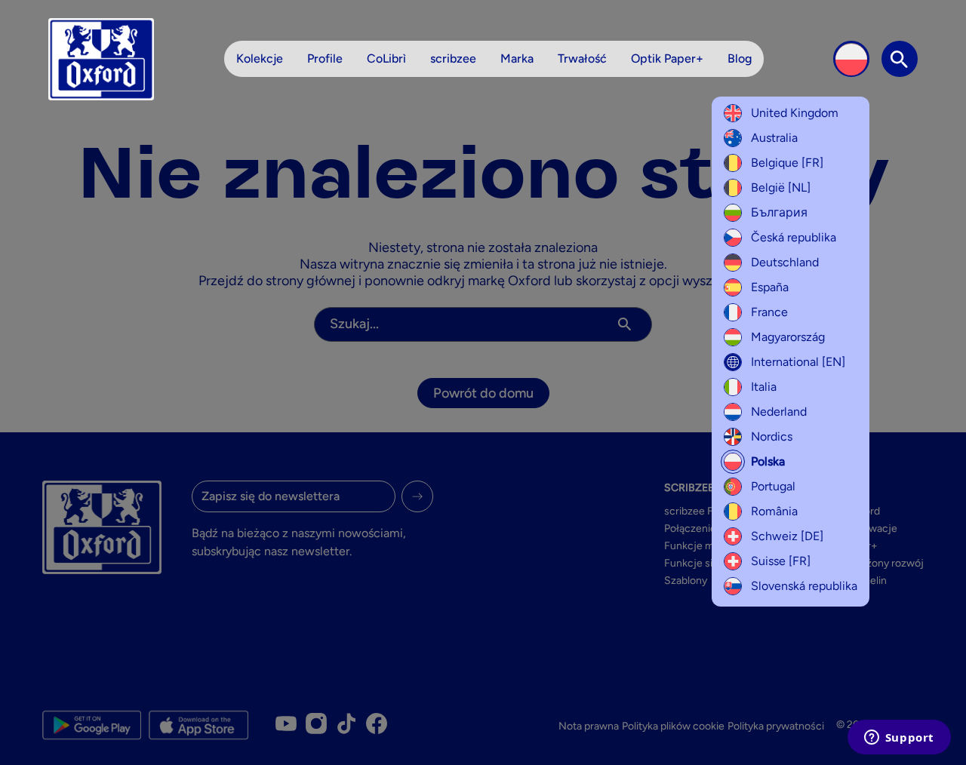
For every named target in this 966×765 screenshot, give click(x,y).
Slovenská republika (804, 586)
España (770, 287)
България (779, 212)
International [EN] (798, 362)
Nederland (779, 411)
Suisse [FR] (781, 561)
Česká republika (793, 237)
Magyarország (788, 337)
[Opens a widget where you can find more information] (899, 738)
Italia (764, 386)
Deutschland (785, 262)
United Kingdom (794, 113)
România (774, 511)
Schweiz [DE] (787, 536)
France (769, 312)
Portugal (773, 486)
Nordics (771, 436)
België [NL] (781, 187)
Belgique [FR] (787, 162)
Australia (774, 138)
